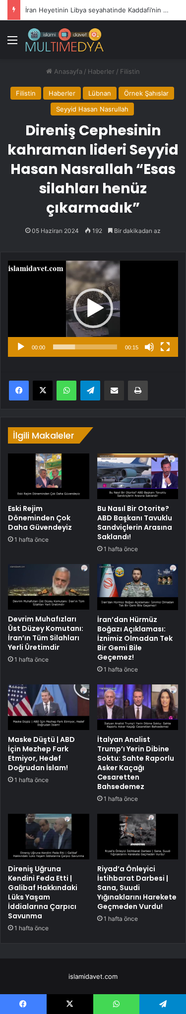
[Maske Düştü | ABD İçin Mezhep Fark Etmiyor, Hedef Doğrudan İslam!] (48, 707)
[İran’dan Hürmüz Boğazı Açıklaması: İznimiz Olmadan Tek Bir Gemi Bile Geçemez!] (138, 587)
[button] (93, 308)
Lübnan (99, 93)
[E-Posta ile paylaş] (114, 390)
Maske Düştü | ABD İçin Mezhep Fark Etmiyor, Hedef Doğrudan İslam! (41, 753)
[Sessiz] (149, 347)
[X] (43, 390)
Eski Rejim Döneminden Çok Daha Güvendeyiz (40, 518)
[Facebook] (19, 390)
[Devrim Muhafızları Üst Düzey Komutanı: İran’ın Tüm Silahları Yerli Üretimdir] (48, 587)
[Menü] (12, 43)
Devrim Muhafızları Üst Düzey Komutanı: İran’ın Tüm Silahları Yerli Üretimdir (45, 633)
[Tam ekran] (165, 347)
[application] (93, 308)
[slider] (85, 346)
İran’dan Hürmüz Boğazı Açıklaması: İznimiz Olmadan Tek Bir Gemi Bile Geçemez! (135, 638)
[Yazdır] (138, 390)
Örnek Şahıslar (146, 93)
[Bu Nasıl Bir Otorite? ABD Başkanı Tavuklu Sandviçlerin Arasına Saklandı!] (138, 476)
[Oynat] (21, 347)
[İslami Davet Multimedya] (64, 39)
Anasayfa (67, 71)
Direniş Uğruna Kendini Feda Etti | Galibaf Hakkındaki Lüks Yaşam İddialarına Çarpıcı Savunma (42, 892)
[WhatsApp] (66, 390)
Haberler (101, 71)
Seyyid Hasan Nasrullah (92, 109)
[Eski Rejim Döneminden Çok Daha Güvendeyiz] (48, 476)
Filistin (130, 71)
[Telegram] (90, 390)
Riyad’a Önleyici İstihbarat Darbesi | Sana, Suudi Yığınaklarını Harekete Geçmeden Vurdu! (137, 887)
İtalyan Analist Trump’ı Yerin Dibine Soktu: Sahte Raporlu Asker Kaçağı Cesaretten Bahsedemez (135, 762)
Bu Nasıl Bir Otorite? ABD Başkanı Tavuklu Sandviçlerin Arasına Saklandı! (134, 523)
